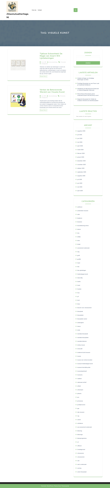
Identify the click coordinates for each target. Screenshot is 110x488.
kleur (78, 304)
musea (79, 356)
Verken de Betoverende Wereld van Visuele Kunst (52, 91)
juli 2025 (79, 179)
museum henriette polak (83, 367)
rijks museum (80, 412)
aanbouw (79, 207)
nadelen (79, 378)
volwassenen (80, 457)
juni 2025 (79, 183)
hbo (78, 266)
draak (78, 244)
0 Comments (63, 62)
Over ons (34, 10)
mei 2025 (79, 187)
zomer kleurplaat (81, 472)
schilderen (80, 423)
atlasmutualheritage (53, 62)
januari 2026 (80, 157)
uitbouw (79, 446)
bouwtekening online (83, 225)
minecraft (79, 348)
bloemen (79, 222)
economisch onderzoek (83, 248)
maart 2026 (80, 149)
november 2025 (81, 164)
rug (78, 416)
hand (78, 263)
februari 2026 (81, 153)
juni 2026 (79, 138)
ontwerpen (80, 390)
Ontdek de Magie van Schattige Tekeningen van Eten (85, 78)
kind (78, 300)
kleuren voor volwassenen (84, 307)
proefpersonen (81, 404)
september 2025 (81, 172)
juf (78, 296)
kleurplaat (80, 311)
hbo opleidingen (81, 270)
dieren (79, 229)
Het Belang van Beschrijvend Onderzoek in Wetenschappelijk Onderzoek (88, 89)
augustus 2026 (81, 131)
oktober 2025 (80, 168)
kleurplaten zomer (82, 319)
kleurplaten (80, 315)
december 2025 (81, 161)
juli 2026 (79, 134)
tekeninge (80, 434)
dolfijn (79, 237)
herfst (78, 281)
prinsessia (80, 401)
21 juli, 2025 (44, 62)
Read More (43, 76)
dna (78, 233)
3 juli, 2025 (43, 96)
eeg (78, 251)
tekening (79, 431)
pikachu (79, 393)
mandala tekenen (82, 341)
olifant (79, 386)
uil (78, 442)
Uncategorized (44, 63)
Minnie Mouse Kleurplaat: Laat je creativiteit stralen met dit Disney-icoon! (87, 94)
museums (79, 375)
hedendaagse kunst (82, 274)
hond (78, 285)
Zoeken (88, 52)
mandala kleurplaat (82, 334)
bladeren (79, 218)
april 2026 (80, 146)
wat (78, 460)
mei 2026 (79, 142)
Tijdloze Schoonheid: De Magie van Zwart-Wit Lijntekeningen (51, 55)
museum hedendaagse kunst (85, 363)
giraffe (79, 259)
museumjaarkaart (82, 371)
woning (79, 468)
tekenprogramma (82, 438)
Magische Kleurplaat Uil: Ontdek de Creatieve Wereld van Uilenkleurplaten (87, 99)
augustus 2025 (81, 175)
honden (79, 289)
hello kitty (80, 278)
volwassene (80, 453)
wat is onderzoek (81, 464)
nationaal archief (81, 382)
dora (78, 240)
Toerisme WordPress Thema (49, 486)
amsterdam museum (82, 210)
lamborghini (80, 322)
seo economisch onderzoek (84, 427)
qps (78, 408)
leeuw (79, 326)
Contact (40, 10)
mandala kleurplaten (83, 337)
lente (78, 330)
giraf (78, 255)
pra (78, 397)
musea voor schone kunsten (84, 360)
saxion (79, 419)
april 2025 (80, 190)
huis (78, 293)
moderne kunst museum (83, 352)
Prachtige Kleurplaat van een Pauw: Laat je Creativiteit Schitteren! (88, 84)
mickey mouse (81, 345)
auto (78, 214)
